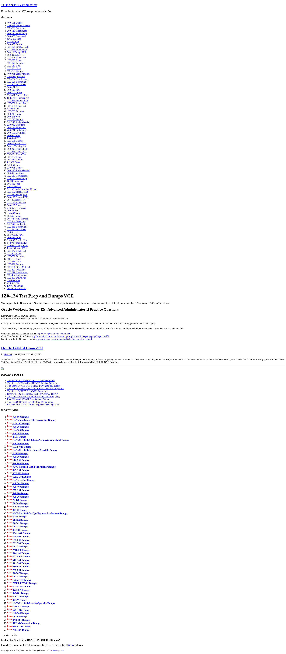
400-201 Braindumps (17, 130)
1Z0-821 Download (16, 84)
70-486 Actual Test (16, 200)
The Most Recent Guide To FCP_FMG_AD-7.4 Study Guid (35, 388)
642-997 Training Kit (17, 243)
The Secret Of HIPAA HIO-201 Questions (27, 391)
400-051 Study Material (18, 73)
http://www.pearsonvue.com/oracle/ (53, 333)
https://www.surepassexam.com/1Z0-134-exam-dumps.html (64, 339)
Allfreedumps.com (56, 650)
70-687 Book (13, 210)
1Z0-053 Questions (16, 28)
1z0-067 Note (13, 213)
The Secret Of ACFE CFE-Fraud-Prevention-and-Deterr (33, 386)
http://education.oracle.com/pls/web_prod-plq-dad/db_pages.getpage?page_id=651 (70, 336)
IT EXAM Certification (19, 5)
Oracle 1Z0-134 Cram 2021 (22, 348)
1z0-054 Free (13, 280)
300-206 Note (13, 116)
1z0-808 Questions (16, 76)
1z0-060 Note (13, 165)
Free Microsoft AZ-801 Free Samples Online (28, 399)
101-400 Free (13, 184)
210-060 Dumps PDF (17, 245)
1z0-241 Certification (17, 224)
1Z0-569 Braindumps (17, 226)
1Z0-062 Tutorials (15, 111)
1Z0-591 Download (16, 277)
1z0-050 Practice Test (17, 240)
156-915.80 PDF (15, 235)
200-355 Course (14, 44)
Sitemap (71, 645)
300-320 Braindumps (17, 33)
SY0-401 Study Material (18, 25)
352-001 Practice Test (17, 95)
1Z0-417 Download (16, 229)
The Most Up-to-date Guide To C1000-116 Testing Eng (33, 396)
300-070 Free (13, 135)
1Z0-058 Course (15, 141)
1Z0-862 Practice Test (17, 192)
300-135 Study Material (18, 170)
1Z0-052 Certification (17, 79)
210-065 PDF (13, 283)
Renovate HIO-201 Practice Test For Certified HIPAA (32, 394)
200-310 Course (14, 92)
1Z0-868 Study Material (18, 267)
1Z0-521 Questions (16, 269)
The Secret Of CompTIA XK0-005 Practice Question (32, 383)
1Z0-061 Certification (17, 175)
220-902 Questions (16, 124)
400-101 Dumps (14, 22)
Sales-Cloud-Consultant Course (22, 189)
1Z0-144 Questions (16, 221)
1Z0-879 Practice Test (17, 47)
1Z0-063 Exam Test (16, 202)
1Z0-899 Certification (17, 272)
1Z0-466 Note (14, 261)
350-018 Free (13, 232)
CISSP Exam (13, 108)
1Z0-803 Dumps (15, 71)
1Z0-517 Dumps (15, 119)
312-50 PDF (13, 41)
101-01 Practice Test (16, 288)
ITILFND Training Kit (18, 98)
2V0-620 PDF (14, 186)
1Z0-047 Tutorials (15, 63)
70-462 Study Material (17, 218)
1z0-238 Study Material (18, 122)
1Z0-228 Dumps (15, 264)
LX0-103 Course (15, 286)
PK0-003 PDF (14, 138)
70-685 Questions (15, 173)
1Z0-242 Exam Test (16, 251)
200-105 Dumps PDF (17, 197)
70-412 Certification (16, 127)
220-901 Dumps (14, 167)
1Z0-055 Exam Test (16, 106)
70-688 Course (14, 237)
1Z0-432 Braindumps (17, 275)
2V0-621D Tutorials (16, 208)
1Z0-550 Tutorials (15, 256)
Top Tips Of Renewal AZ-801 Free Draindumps (30, 402)
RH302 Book (13, 162)
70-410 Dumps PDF (16, 52)
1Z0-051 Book (14, 65)
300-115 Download (16, 133)
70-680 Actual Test (16, 55)
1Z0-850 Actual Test (17, 103)
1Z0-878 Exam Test (16, 57)
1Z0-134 (8, 354)
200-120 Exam (14, 205)
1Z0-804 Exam (14, 157)
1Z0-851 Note (14, 68)
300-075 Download (16, 36)
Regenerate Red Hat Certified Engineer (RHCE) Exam (33, 404)
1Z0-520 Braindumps (17, 82)
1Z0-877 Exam (14, 60)
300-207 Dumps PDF (17, 149)
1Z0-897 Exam (14, 253)
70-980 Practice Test (16, 143)
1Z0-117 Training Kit (17, 194)
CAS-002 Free (14, 39)
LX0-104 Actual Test (17, 248)
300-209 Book (14, 114)
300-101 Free (13, 87)
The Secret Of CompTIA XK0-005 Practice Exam (31, 380)
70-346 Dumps (14, 216)
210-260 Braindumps (17, 178)
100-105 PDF (13, 90)
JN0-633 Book (14, 259)
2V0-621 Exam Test (16, 154)
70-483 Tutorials (15, 159)
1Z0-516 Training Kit (17, 49)
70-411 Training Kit (16, 146)
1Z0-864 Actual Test (17, 151)
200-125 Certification (17, 31)
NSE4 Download (15, 181)
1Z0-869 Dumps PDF (17, 100)
